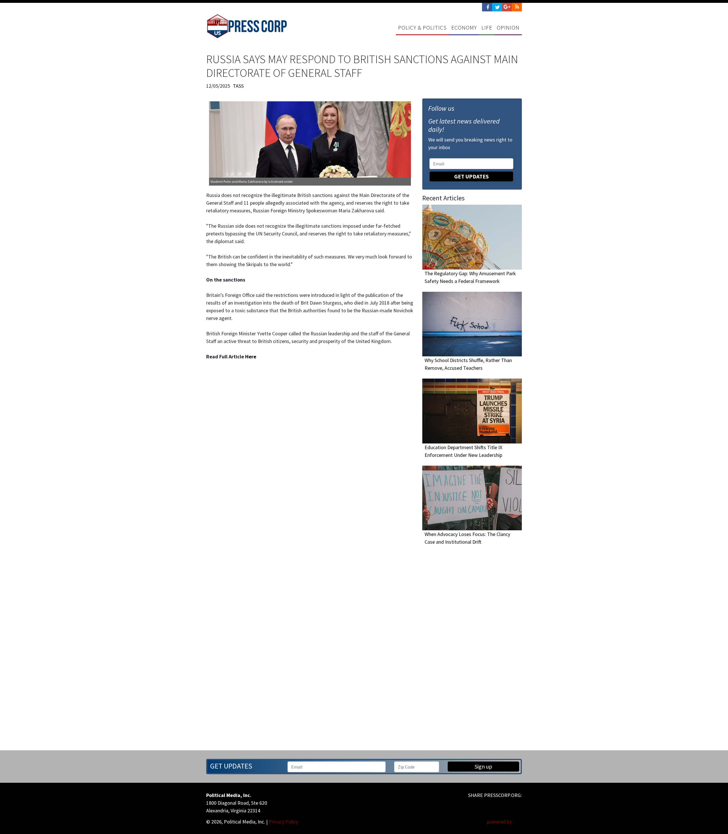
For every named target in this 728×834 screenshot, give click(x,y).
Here (250, 356)
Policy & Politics (422, 27)
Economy (464, 27)
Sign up (483, 766)
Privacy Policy (283, 821)
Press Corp (247, 26)
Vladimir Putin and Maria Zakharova (237, 181)
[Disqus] (310, 462)
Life (486, 27)
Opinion (508, 27)
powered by (500, 821)
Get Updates (471, 176)
